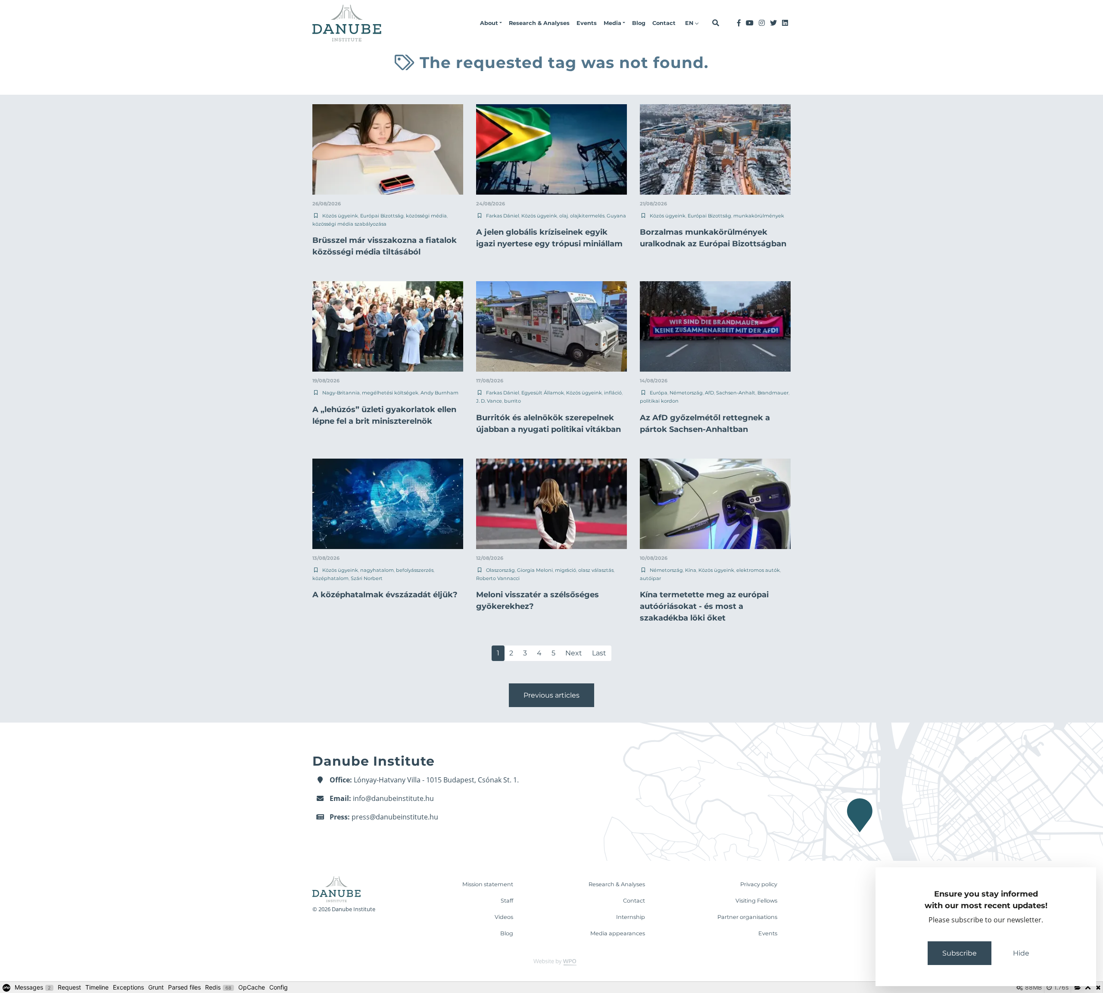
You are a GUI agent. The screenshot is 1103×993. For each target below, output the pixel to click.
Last (599, 653)
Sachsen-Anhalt (735, 393)
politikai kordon (659, 401)
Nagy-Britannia (341, 393)
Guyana (616, 216)
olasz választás (596, 570)
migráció (565, 570)
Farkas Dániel (502, 216)
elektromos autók (758, 570)
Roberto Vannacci (498, 578)
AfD (709, 393)
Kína (690, 570)
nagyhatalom (377, 570)
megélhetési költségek (390, 393)
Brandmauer (772, 393)
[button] (491, 23)
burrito (512, 401)
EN (690, 23)
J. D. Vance (489, 401)
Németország (686, 393)
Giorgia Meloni (535, 570)
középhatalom (330, 578)
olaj (563, 216)
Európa (658, 393)
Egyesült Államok (542, 393)
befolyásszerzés (414, 570)
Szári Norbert (367, 578)
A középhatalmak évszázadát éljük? (385, 594)
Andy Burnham (439, 393)
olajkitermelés (587, 216)
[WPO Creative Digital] (551, 961)
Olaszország (500, 570)
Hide (1021, 953)
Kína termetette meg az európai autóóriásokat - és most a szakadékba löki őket (704, 606)
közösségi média (426, 216)
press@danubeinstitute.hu (395, 817)
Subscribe (959, 953)
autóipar (650, 578)
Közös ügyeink (340, 216)
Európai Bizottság (382, 216)
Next (573, 653)
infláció (613, 393)
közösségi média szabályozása (349, 224)
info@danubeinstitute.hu (393, 798)
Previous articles (551, 695)
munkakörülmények (758, 216)
